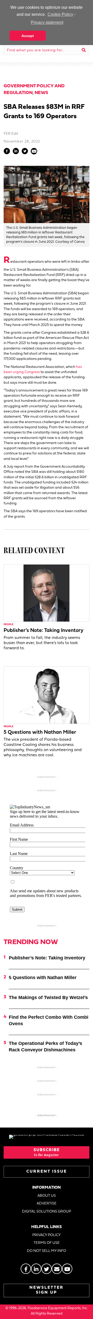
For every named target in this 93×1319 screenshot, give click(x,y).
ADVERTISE (47, 1204)
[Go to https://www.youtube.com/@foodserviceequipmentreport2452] (67, 1269)
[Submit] (84, 50)
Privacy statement (47, 22)
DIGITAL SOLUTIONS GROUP (46, 1212)
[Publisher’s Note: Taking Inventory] (46, 593)
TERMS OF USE (47, 1243)
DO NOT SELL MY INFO (46, 1251)
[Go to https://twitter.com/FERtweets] (46, 1269)
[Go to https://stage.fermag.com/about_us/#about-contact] (57, 1269)
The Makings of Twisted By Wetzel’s (48, 997)
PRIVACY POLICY (46, 1235)
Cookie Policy (60, 14)
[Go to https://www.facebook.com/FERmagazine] (26, 1269)
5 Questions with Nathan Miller (40, 732)
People (8, 624)
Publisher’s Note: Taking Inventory (43, 630)
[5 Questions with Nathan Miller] (46, 695)
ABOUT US (46, 1196)
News (41, 92)
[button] (46, 1152)
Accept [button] (27, 36)
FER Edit (11, 134)
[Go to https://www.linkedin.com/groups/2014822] (36, 1269)
